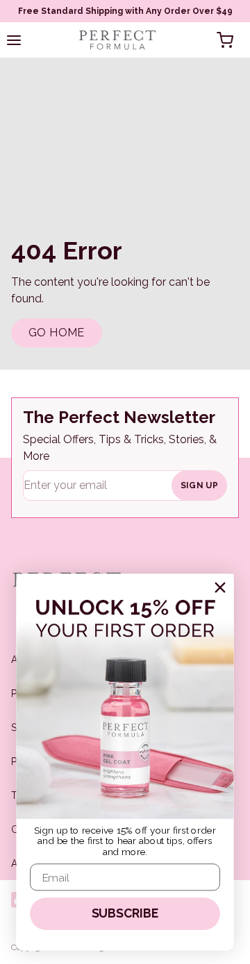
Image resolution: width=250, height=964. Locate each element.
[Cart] (225, 40)
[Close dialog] (220, 587)
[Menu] (14, 40)
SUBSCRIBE (125, 913)
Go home (56, 332)
